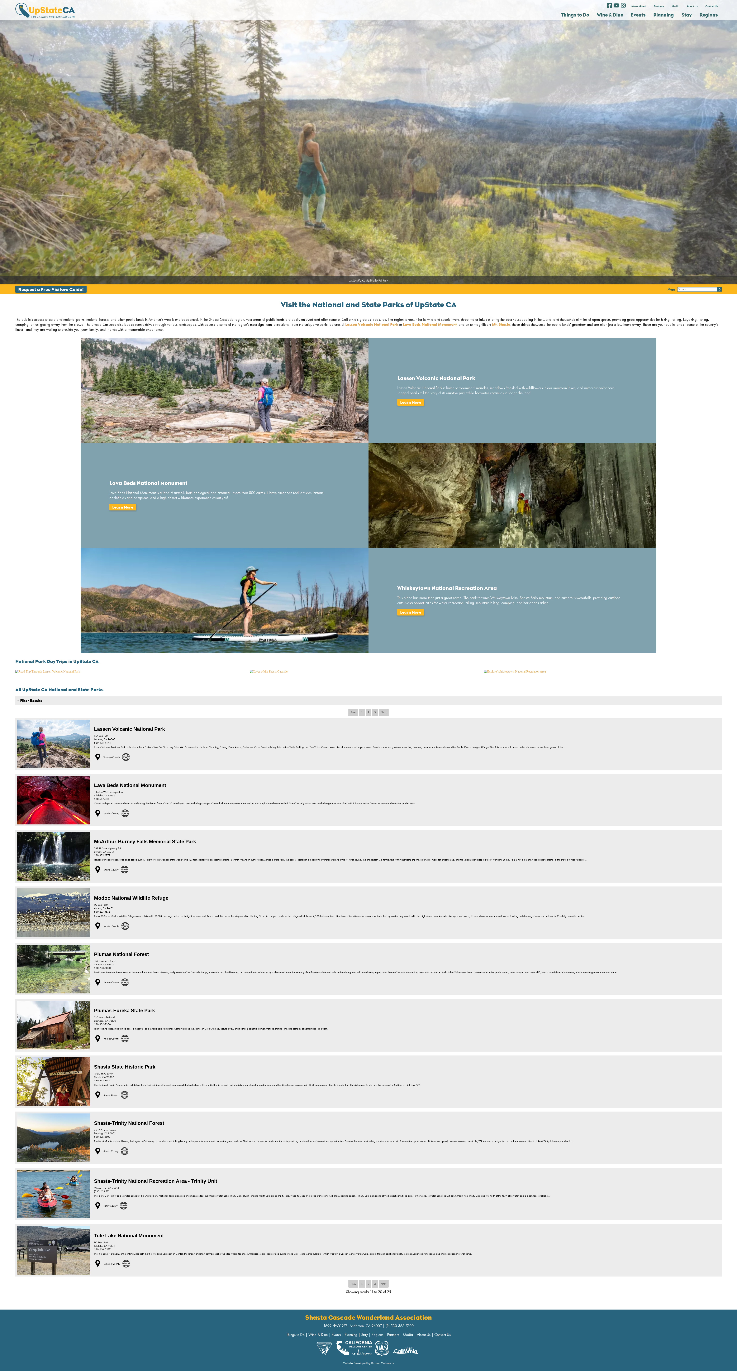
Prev (353, 712)
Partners (659, 6)
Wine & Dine (318, 1334)
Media (675, 6)
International (638, 6)
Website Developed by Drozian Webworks (368, 1363)
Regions (377, 1334)
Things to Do (295, 1334)
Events (336, 1334)
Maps (671, 289)
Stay (364, 1334)
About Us (692, 6)
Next (383, 712)
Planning (351, 1334)
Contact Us (711, 6)
